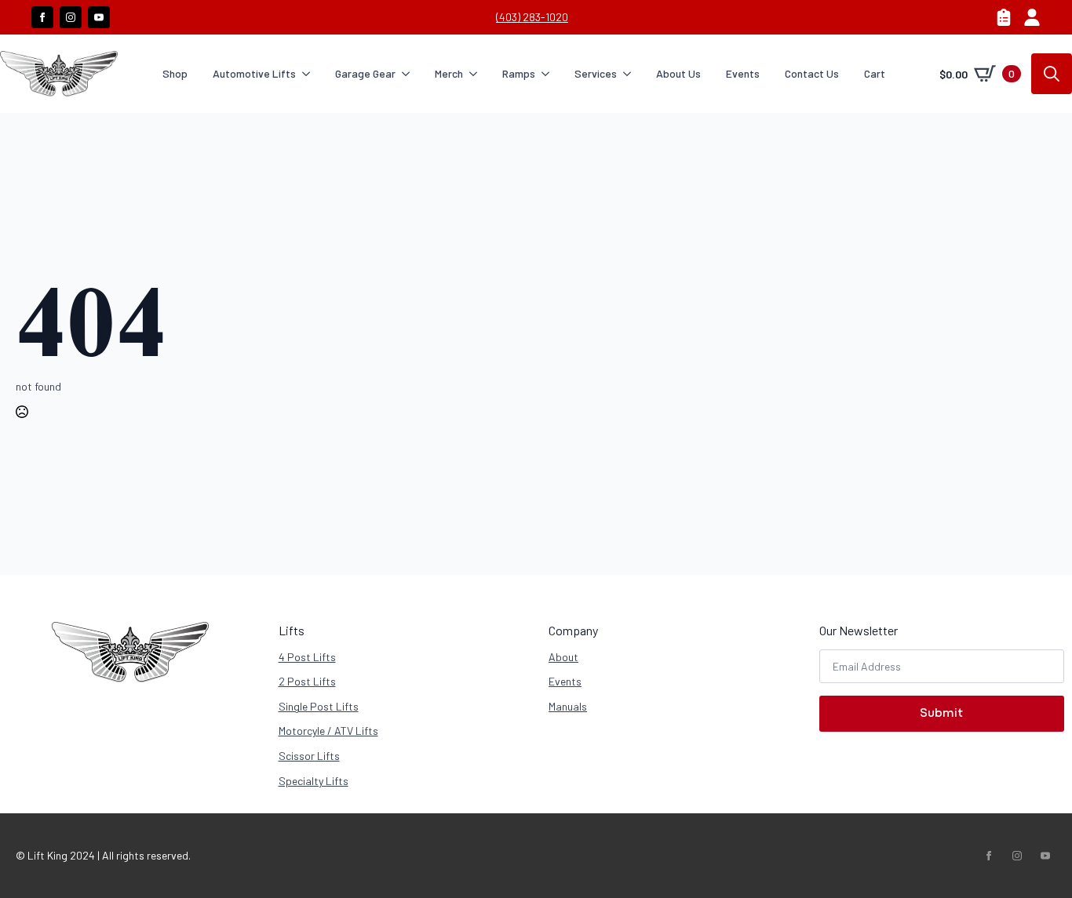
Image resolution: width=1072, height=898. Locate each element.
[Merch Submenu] (476, 73)
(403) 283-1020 (532, 17)
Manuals (568, 706)
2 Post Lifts (307, 681)
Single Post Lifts (319, 706)
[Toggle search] (1051, 73)
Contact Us (812, 73)
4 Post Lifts (307, 657)
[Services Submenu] (630, 73)
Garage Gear (365, 73)
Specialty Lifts (313, 780)
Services (595, 73)
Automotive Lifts (254, 73)
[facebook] (42, 17)
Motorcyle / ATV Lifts (328, 730)
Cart (874, 73)
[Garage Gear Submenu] (409, 73)
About (563, 657)
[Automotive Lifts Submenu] (309, 73)
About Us (678, 73)
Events (743, 73)
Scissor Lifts (309, 755)
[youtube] (99, 17)
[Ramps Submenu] (548, 73)
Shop (175, 73)
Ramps (518, 73)
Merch (449, 73)
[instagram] (71, 17)
